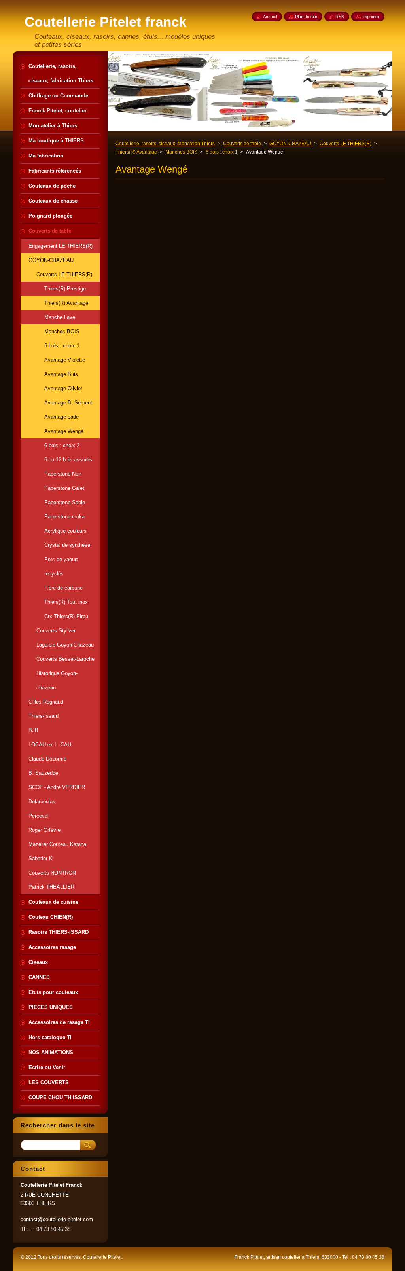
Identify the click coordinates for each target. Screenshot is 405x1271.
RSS (339, 16)
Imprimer (370, 16)
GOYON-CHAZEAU (290, 143)
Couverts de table (242, 143)
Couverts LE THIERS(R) (345, 143)
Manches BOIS (181, 152)
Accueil (270, 16)
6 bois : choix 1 (222, 152)
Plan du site (306, 16)
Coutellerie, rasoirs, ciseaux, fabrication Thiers (165, 143)
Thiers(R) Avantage (136, 152)
